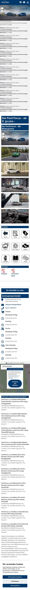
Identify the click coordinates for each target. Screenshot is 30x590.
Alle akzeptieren (15, 585)
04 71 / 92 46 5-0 (10, 308)
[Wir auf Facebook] (21, 2)
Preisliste (4, 274)
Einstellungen (15, 581)
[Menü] (27, 2)
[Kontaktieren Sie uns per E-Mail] (24, 2)
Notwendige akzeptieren (15, 577)
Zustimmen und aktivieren (15, 383)
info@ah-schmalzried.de (13, 304)
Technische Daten (15, 275)
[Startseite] (5, 2)
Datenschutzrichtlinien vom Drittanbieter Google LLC (14, 376)
